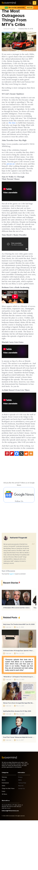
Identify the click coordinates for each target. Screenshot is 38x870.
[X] (21, 501)
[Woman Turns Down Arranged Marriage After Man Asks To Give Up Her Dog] (19, 739)
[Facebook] (16, 501)
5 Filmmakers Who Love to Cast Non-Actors (16, 655)
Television (4, 827)
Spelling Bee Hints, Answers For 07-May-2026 (17, 759)
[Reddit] (26, 501)
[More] (31, 501)
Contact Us (21, 838)
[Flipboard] (12, 501)
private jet (16, 180)
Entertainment (6, 832)
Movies (4, 829)
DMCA (20, 829)
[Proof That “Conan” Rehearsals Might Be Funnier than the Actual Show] (19, 773)
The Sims (14, 134)
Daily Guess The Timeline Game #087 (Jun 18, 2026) (19, 672)
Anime (3, 835)
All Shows (4, 844)
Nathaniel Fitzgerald (9, 29)
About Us (20, 835)
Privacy (20, 827)
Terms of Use (22, 832)
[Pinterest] (7, 501)
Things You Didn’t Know (8, 838)
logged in (11, 622)
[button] (34, 3)
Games (4, 841)
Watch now (29, 7)
